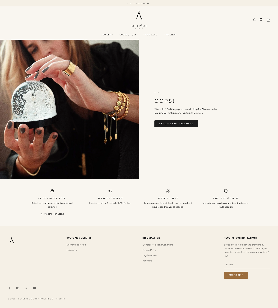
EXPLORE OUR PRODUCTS (176, 123)
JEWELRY (107, 35)
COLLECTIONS (128, 35)
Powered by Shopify (53, 299)
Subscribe (236, 275)
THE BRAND (150, 35)
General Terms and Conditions (158, 244)
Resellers (147, 260)
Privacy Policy (149, 250)
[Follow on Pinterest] (26, 288)
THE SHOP (170, 35)
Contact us (71, 250)
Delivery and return (76, 244)
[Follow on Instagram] (17, 288)
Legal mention (150, 255)
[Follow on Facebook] (9, 288)
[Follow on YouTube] (34, 288)
